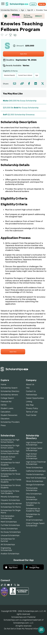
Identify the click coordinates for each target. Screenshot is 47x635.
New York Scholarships (36, 478)
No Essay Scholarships (11, 532)
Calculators (5, 412)
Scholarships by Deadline (33, 504)
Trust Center (31, 415)
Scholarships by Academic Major (33, 509)
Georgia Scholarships (35, 484)
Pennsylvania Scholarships (31, 489)
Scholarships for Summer (8, 540)
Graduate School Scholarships (8, 458)
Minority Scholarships (10, 497)
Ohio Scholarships (34, 494)
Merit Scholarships (9, 522)
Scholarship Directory (9, 10)
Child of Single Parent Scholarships (35, 524)
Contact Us (31, 391)
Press (3, 425)
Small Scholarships (34, 520)
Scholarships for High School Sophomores (10, 452)
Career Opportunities (35, 398)
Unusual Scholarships (10, 535)
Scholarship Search (9, 388)
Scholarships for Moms (11, 507)
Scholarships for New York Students (10, 492)
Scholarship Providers (10, 422)
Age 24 (30, 10)
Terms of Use (32, 412)
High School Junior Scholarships (34, 449)
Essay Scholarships (9, 528)
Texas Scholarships (34, 467)
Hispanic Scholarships (10, 500)
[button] (2, 34)
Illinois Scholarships (34, 481)
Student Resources (9, 415)
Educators (5, 418)
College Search (7, 398)
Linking (29, 401)
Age (22, 10)
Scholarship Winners (9, 395)
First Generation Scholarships (7, 517)
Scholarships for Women (11, 503)
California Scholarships (36, 471)
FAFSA (4, 405)
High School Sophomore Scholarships (31, 456)
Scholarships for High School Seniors (10, 441)
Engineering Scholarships (6, 549)
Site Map (30, 405)
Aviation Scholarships (10, 553)
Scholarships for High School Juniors (10, 446)
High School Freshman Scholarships (36, 463)
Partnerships (31, 395)
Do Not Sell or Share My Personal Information (23, 628)
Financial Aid (6, 401)
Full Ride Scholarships (10, 525)
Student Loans (7, 408)
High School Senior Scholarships (34, 443)
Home (3, 384)
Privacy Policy (32, 408)
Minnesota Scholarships (31, 498)
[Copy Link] (22, 83)
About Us (30, 384)
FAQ (28, 388)
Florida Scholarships (35, 474)
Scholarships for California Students (9, 469)
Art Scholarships (8, 544)
